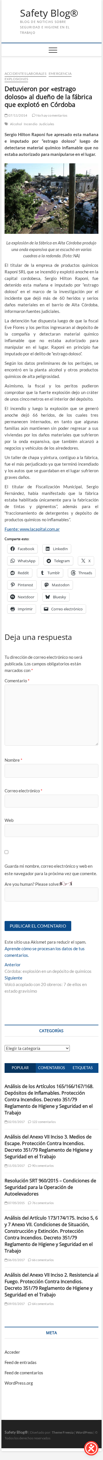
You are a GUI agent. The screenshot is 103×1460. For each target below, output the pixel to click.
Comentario (17, 680)
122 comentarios (43, 1122)
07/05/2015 (16, 1203)
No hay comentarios (51, 115)
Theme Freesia (63, 1432)
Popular (20, 1067)
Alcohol (16, 124)
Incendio (31, 124)
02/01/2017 (16, 1122)
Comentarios (51, 1067)
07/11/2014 (17, 115)
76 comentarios (42, 1203)
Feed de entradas (21, 1362)
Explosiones (16, 79)
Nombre (13, 760)
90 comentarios (42, 1165)
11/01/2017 (16, 1165)
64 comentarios (42, 1304)
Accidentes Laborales (25, 73)
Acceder (12, 1352)
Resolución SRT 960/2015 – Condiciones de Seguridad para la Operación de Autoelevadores (50, 1187)
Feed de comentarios (24, 1372)
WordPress (84, 1432)
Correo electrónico (23, 790)
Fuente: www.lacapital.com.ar (32, 529)
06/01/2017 (16, 1260)
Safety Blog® (49, 13)
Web (9, 820)
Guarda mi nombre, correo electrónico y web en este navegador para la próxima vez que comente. (51, 869)
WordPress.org (19, 1382)
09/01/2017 (16, 1304)
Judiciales (46, 124)
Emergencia (60, 73)
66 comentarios (42, 1260)
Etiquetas (83, 1067)
